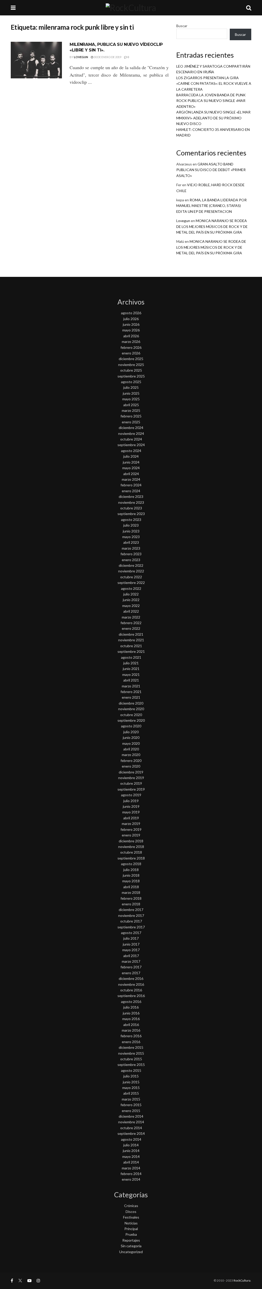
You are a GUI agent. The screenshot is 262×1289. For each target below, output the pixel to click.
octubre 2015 (131, 1059)
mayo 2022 (131, 605)
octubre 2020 (131, 714)
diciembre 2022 (131, 565)
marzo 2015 (131, 1099)
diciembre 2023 (131, 496)
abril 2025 (131, 405)
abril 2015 (131, 1093)
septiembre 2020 (131, 720)
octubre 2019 (131, 783)
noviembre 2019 (131, 778)
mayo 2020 (131, 743)
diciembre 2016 (131, 978)
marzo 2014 (131, 1168)
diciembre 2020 (131, 703)
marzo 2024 (131, 479)
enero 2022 (131, 628)
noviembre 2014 (131, 1122)
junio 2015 (131, 1082)
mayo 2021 (131, 674)
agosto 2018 (131, 864)
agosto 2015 (131, 1070)
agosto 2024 (131, 450)
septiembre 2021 (131, 651)
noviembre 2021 (131, 640)
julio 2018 (131, 869)
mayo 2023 (131, 537)
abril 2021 (131, 680)
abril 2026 (131, 336)
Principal (131, 1229)
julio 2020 (131, 732)
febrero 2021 (131, 691)
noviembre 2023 (131, 502)
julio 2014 (131, 1145)
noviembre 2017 (131, 915)
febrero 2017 (131, 967)
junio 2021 (131, 668)
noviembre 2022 (131, 571)
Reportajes (131, 1240)
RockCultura (242, 1280)
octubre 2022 (131, 577)
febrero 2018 (131, 898)
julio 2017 (131, 938)
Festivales (131, 1217)
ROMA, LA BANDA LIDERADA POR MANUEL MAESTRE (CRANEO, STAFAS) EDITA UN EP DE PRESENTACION (211, 206)
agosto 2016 (131, 1001)
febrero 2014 (131, 1173)
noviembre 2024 (131, 433)
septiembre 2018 (131, 858)
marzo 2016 (131, 1030)
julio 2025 (131, 387)
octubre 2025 (131, 370)
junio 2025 (131, 393)
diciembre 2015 (131, 1047)
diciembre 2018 (131, 841)
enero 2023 (131, 560)
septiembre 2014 (131, 1133)
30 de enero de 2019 (107, 57)
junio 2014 (131, 1150)
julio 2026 (131, 319)
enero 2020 (131, 766)
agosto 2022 (131, 588)
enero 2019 (131, 835)
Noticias (131, 1223)
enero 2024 (131, 491)
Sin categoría (131, 1246)
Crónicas (131, 1205)
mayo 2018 (131, 881)
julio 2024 (131, 456)
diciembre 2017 (131, 909)
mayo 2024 (131, 468)
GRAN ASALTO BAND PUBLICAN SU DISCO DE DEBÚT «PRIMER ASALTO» (211, 170)
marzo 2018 (131, 892)
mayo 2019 (131, 812)
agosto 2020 (131, 726)
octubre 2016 (131, 990)
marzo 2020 (131, 754)
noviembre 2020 (131, 709)
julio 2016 (131, 1007)
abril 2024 (131, 473)
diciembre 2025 (131, 359)
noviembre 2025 (131, 364)
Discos (131, 1211)
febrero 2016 (131, 1036)
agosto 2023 (131, 519)
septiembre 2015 (131, 1064)
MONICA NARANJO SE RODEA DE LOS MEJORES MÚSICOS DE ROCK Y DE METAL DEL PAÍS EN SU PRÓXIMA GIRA (212, 226)
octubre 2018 (131, 852)
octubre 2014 (131, 1128)
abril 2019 (131, 818)
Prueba (131, 1234)
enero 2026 (131, 353)
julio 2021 (131, 663)
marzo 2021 (131, 686)
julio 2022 (131, 594)
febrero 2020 (131, 760)
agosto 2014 (131, 1139)
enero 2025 (131, 422)
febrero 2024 (131, 485)
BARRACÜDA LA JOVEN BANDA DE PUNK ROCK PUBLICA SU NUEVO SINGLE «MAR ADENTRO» (211, 101)
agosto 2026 (131, 313)
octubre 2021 (131, 646)
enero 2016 (131, 1042)
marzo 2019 (131, 823)
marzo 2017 (131, 961)
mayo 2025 (131, 399)
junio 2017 (131, 944)
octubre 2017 (131, 921)
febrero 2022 (131, 623)
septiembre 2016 (131, 995)
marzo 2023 (131, 548)
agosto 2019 (131, 795)
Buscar (181, 26)
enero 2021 (131, 697)
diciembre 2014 (131, 1116)
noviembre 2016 (131, 984)
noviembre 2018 (131, 846)
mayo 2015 (131, 1087)
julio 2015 (131, 1076)
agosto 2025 (131, 382)
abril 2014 (131, 1162)
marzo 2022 (131, 617)
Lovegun (81, 57)
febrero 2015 (131, 1105)
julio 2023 (131, 525)
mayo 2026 (131, 330)
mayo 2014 (131, 1156)
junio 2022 (131, 600)
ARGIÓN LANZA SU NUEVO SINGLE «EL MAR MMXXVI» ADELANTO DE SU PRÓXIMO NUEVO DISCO (213, 118)
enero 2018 (131, 904)
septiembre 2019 (131, 789)
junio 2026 (131, 324)
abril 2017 (131, 955)
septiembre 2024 (131, 445)
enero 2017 (131, 973)
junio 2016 (131, 1013)
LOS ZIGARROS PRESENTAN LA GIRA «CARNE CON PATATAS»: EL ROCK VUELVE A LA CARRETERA (213, 83)
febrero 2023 (131, 554)
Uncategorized (131, 1252)
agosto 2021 (131, 657)
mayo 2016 (131, 1018)
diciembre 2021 (131, 634)
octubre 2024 (131, 439)
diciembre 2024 (131, 427)
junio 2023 (131, 531)
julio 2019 (131, 801)
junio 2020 (131, 737)
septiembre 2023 (131, 513)
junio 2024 (131, 462)
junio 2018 (131, 875)
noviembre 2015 (131, 1053)
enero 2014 (131, 1179)
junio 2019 (131, 806)
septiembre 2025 (131, 376)
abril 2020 (131, 749)
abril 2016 (131, 1024)
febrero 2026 (131, 347)
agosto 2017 (131, 932)
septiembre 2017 (131, 927)
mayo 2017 (131, 950)
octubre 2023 (131, 508)
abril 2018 (131, 887)
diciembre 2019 (131, 772)
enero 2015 (131, 1110)
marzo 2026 (131, 341)
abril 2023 (131, 542)
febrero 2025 (131, 416)
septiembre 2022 (131, 582)
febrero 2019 (131, 829)
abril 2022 (131, 611)
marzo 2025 (131, 410)
